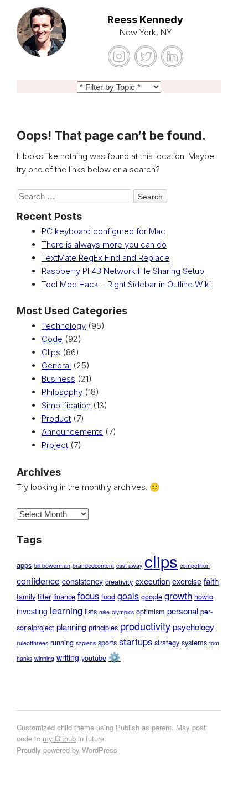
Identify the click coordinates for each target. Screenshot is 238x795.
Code (52, 339)
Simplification (66, 405)
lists (91, 611)
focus (88, 595)
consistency (82, 581)
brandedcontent (93, 565)
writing (67, 657)
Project (55, 445)
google (151, 596)
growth (178, 595)
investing (32, 611)
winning (44, 658)
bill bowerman (52, 565)
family (26, 596)
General (56, 365)
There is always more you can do (104, 244)
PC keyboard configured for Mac (103, 231)
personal (182, 611)
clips (161, 560)
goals (128, 595)
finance (64, 596)
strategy (166, 642)
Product (56, 418)
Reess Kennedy (145, 19)
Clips (51, 352)
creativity (119, 581)
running (62, 642)
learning (66, 610)
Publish (127, 727)
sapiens (86, 643)
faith (211, 581)
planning (71, 627)
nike (104, 612)
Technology (64, 325)
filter (44, 596)
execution (152, 581)
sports (107, 642)
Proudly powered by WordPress (67, 750)
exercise (186, 581)
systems (194, 642)
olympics (123, 612)
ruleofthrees (32, 643)
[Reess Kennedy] (41, 39)
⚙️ (114, 657)
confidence (38, 580)
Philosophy (62, 392)
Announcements (72, 432)
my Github (59, 738)
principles (103, 627)
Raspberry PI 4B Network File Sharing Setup (123, 271)
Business (58, 378)
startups (135, 641)
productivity (145, 626)
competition (195, 565)
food (108, 596)
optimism (150, 611)
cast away (129, 565)
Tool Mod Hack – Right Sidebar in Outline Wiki (126, 284)
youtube (93, 657)
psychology (193, 627)
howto (203, 596)
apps (24, 565)
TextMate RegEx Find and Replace (105, 257)
